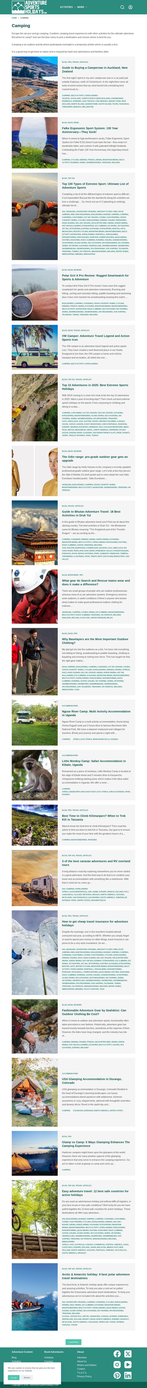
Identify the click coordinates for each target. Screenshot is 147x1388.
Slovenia (87, 433)
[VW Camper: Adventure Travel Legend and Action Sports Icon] (35, 347)
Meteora (87, 895)
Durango (88, 1111)
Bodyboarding (83, 214)
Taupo (115, 104)
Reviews (78, 270)
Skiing (82, 163)
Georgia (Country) (79, 427)
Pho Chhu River (87, 551)
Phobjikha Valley (104, 551)
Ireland (75, 618)
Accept (14, 1378)
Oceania (120, 895)
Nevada (96, 895)
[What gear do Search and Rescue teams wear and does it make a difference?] (35, 596)
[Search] (122, 7)
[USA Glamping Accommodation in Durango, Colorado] (35, 1092)
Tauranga (124, 104)
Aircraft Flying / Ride (107, 212)
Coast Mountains (92, 424)
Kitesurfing (105, 229)
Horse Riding (121, 223)
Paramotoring (69, 237)
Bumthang (80, 548)
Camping (66, 96)
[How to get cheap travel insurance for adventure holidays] (35, 952)
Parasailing (83, 237)
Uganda (114, 739)
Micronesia (80, 430)
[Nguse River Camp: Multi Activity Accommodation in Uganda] (35, 723)
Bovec (95, 421)
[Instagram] (117, 1364)
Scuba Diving (80, 243)
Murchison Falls (101, 739)
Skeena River (75, 433)
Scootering (68, 243)
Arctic (85, 1316)
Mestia (71, 430)
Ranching (75, 240)
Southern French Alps (104, 433)
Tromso (120, 1322)
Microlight (67, 231)
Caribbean (99, 1245)
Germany (93, 427)
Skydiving (73, 246)
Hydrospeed (88, 226)
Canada (121, 421)
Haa (110, 548)
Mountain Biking (110, 160)
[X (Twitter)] (127, 1353)
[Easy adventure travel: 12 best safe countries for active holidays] (35, 1219)
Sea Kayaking (94, 243)
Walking (116, 163)
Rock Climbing (88, 240)
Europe (65, 427)
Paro (76, 551)
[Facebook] (117, 1353)
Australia (80, 1245)
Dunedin (77, 101)
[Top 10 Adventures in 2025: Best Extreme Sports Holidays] (35, 407)
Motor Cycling (81, 231)
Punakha (66, 554)
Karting (85, 229)
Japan (93, 1247)
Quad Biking (120, 237)
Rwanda (110, 1250)
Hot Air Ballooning (71, 226)
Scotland (85, 618)
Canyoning (77, 217)
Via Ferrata (85, 251)
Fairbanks (123, 1316)
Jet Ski (65, 229)
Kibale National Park (119, 792)
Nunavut (124, 1319)
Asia (81, 421)
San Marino (93, 897)
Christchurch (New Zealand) (96, 98)
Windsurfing (68, 254)
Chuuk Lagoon (76, 424)
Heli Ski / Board (83, 223)
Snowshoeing (83, 249)
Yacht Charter (91, 989)
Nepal (90, 430)
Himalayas (118, 548)
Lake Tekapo (88, 101)
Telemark (123, 249)
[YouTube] (127, 1364)
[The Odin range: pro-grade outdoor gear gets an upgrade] (35, 471)
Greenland (67, 1319)
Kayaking (94, 229)
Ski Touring (123, 243)
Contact (81, 1369)
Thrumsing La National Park (76, 556)
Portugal (100, 1250)
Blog (64, 62)
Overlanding (91, 96)
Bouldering (96, 214)
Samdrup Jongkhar (109, 554)
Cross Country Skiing (104, 303)
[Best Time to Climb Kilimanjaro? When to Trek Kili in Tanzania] (35, 825)
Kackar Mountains (113, 427)
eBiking (83, 160)
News (76, 123)
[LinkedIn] (127, 1375)
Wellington (87, 107)
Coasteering (113, 217)
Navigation (75, 234)
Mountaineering (113, 231)
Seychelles (120, 1250)
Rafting (66, 240)
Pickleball (77, 972)
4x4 (63, 212)
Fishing (118, 670)
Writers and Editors (86, 1365)
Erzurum (122, 424)
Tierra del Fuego (107, 1322)
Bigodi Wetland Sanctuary (82, 792)
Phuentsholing (121, 551)
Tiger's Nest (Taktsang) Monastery (108, 556)
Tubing (75, 251)
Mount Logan (89, 1319)
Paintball (100, 234)
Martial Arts (118, 229)
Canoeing (66, 217)
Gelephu (103, 548)
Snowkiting (123, 246)
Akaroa (66, 98)
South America (107, 897)
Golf (64, 673)
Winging (79, 254)
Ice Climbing (101, 226)
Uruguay (82, 1253)
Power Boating (106, 237)
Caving (102, 217)
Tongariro (67, 107)
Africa (76, 739)
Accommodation (70, 706)
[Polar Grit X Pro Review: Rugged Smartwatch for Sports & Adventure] (35, 292)
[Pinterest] (117, 1375)
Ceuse (65, 424)
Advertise (82, 1357)
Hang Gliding (68, 223)
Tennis (75, 315)
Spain (118, 433)
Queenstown (91, 104)
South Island (104, 104)
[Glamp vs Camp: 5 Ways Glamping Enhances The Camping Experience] (35, 1153)
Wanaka (77, 107)
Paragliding (112, 234)
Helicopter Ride (99, 223)
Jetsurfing (74, 229)
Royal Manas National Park (85, 554)
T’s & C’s (81, 1373)
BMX (73, 214)
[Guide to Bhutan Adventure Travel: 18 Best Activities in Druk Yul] (35, 532)
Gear (70, 123)
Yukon (74, 1325)
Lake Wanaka (101, 101)
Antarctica (76, 1316)
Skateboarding (109, 243)
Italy (101, 427)
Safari (80, 545)
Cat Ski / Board (91, 217)
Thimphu (124, 554)
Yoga (76, 690)
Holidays (48, 1357)
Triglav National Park (80, 435)
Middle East (112, 1247)
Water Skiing (122, 251)
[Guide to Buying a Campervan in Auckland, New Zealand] (35, 85)
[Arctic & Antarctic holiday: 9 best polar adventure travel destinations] (35, 1297)
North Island (77, 104)
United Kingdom (98, 618)
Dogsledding (92, 220)
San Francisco (80, 897)
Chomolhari (92, 548)
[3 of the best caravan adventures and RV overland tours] (35, 878)
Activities (66, 7)
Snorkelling (95, 246)
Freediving (121, 220)
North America (101, 430)
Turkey (95, 435)
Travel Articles (80, 62)
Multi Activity (77, 96)
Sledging (83, 246)
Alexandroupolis (78, 892)
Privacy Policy (84, 1376)
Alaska (65, 1316)
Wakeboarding (99, 251)
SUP (107, 249)
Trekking (106, 163)
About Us (82, 1361)
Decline (27, 1378)
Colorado (78, 1111)
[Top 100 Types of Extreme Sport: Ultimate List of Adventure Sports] (35, 216)
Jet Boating (123, 226)
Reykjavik (67, 897)
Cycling (75, 160)
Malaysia (101, 1247)
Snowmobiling (69, 249)
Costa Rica (67, 1247)
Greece (111, 892)
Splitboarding (98, 249)
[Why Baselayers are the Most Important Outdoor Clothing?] (35, 662)
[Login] (130, 7)
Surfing (114, 249)
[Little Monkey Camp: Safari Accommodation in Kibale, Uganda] (35, 775)
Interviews (73, 575)
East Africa (86, 739)
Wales (110, 618)
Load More (73, 1342)
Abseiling (70, 212)
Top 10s (71, 178)
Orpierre (113, 430)
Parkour (94, 237)
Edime (95, 892)
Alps (64, 421)
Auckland (76, 98)
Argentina (95, 1316)
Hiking (99, 160)
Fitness (91, 160)
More (80, 7)
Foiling (111, 220)
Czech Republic (109, 424)
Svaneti (125, 433)
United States (83, 900)
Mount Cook (115, 101)
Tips (69, 62)
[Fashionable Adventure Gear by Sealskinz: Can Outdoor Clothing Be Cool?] (35, 1026)
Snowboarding (93, 163)
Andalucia (72, 421)
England (66, 618)
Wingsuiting (89, 254)
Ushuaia (66, 1325)
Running (74, 163)
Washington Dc (98, 900)
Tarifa (65, 435)
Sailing (108, 240)
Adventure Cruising (86, 212)
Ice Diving (112, 226)
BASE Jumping (68, 667)
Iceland (119, 892)
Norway (115, 1319)
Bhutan (70, 548)
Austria (88, 421)
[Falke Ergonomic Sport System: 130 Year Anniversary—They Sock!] (35, 142)
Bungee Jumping (111, 214)
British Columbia (107, 421)
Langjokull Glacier (72, 895)
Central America (114, 1245)
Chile (125, 1245)
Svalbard (93, 1322)
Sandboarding (120, 240)
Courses (48, 1361)
